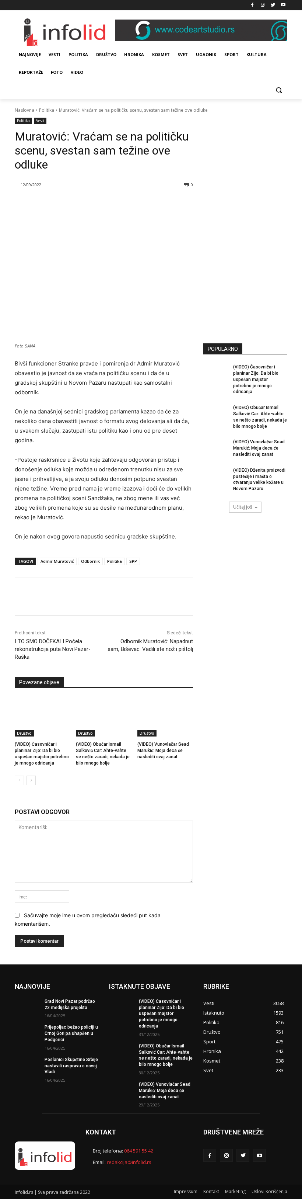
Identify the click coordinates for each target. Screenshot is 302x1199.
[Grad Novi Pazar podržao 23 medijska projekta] (27, 1007)
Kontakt (211, 1191)
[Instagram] (263, 5)
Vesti (40, 120)
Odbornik (90, 561)
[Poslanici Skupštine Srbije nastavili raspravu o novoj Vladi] (27, 1065)
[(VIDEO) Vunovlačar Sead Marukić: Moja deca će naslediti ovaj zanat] (165, 717)
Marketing (235, 1191)
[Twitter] (272, 5)
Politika (46, 110)
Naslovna (24, 110)
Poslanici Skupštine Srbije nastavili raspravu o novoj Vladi (71, 1066)
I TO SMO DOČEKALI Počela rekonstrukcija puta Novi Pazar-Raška (53, 649)
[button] (278, 90)
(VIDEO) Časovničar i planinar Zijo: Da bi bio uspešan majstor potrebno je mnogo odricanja (255, 379)
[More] (120, 203)
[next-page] (31, 780)
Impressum (185, 1191)
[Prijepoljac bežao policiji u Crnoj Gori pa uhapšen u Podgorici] (27, 1033)
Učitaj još (242, 507)
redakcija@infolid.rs (129, 1162)
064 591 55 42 (138, 1150)
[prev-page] (19, 780)
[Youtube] (283, 5)
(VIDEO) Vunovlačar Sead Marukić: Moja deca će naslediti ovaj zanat (163, 750)
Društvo (24, 733)
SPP (133, 561)
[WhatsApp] (102, 203)
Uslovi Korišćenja (269, 1191)
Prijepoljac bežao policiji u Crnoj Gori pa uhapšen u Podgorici (71, 1033)
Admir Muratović (57, 561)
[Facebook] (252, 5)
